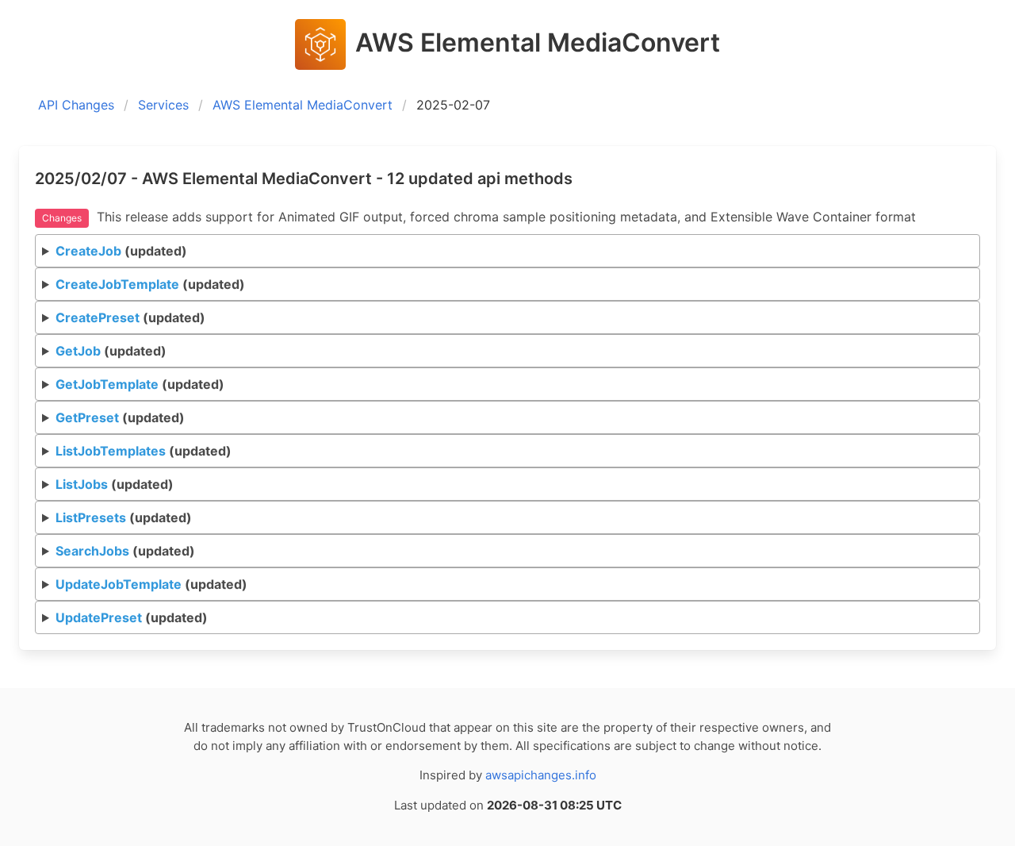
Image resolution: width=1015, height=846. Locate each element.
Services (163, 105)
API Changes (76, 105)
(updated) (121, 251)
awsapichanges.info (540, 775)
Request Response (511, 255)
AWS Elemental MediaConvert (303, 105)
